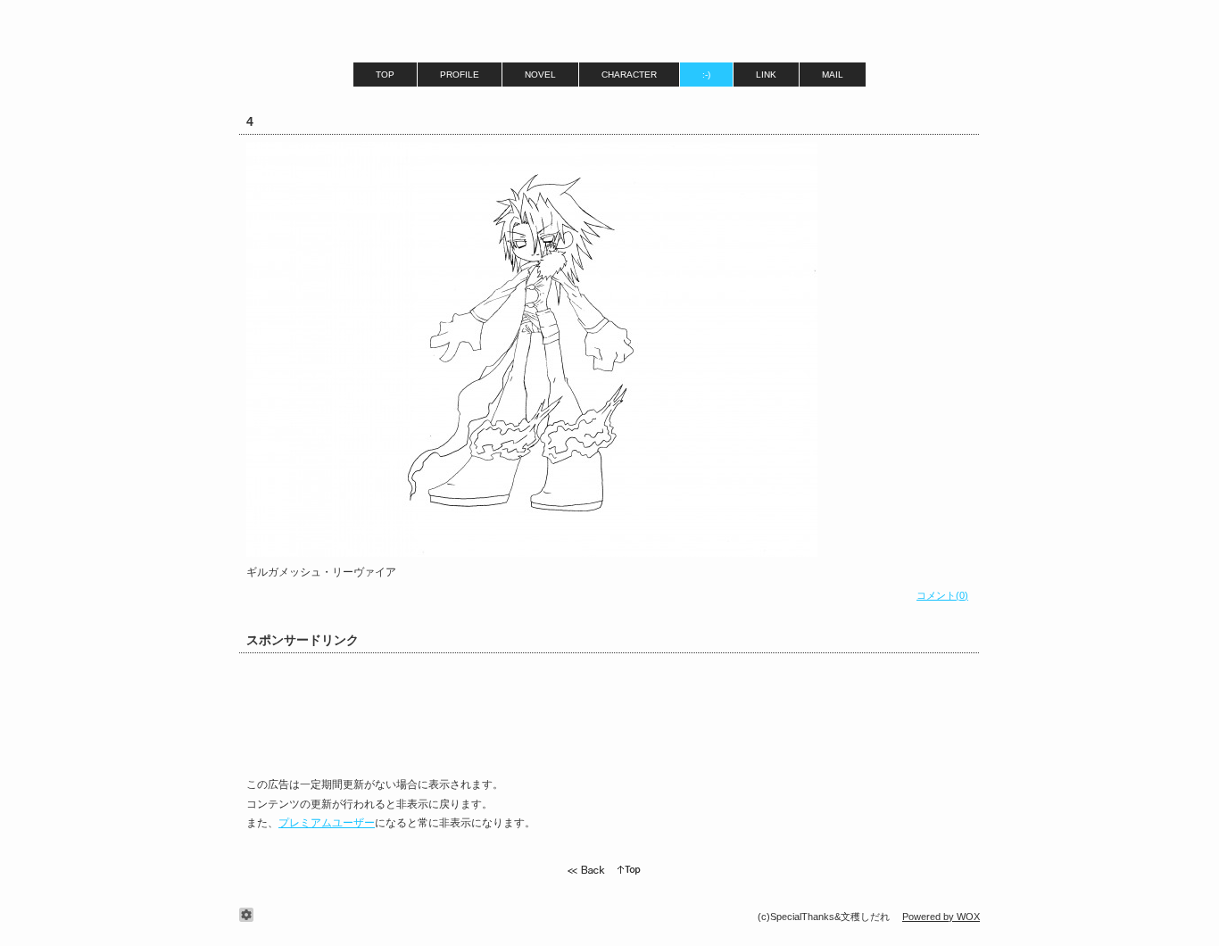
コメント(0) (942, 595)
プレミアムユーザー (326, 823)
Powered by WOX (941, 916)
